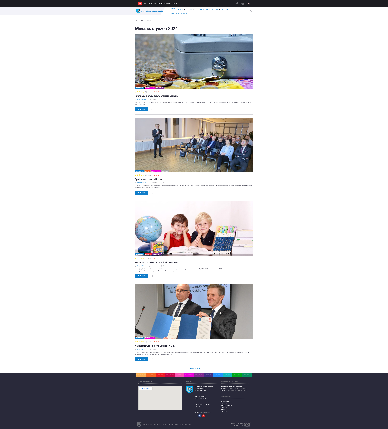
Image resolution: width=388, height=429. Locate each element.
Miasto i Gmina (149, 88)
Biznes (147, 171)
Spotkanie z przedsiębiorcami (149, 179)
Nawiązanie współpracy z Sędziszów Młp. (155, 346)
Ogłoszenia (159, 88)
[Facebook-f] (237, 3)
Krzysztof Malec (142, 99)
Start (136, 20)
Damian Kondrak (142, 182)
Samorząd (165, 171)
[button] (181, 9)
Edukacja (148, 254)
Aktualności (139, 88)
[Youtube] (242, 3)
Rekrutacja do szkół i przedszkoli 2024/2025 (156, 262)
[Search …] (251, 11)
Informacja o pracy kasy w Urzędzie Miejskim (156, 96)
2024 (142, 20)
